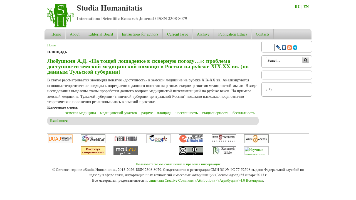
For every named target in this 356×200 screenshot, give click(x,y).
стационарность (215, 112)
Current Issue (177, 34)
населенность (186, 112)
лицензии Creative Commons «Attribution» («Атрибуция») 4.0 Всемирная (206, 180)
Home (56, 34)
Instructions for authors (140, 34)
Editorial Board (100, 34)
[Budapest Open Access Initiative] (256, 141)
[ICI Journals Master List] (224, 141)
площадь (164, 112)
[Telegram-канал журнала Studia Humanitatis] (295, 48)
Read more (59, 120)
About (75, 34)
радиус (147, 112)
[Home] (60, 26)
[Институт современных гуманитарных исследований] (93, 153)
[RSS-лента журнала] (289, 48)
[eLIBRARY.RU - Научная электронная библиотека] (191, 141)
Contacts (262, 34)
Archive (203, 34)
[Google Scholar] (158, 141)
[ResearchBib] (224, 153)
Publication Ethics (232, 34)
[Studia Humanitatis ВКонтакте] (284, 48)
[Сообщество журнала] (279, 48)
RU (297, 6)
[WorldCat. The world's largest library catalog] (93, 141)
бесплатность (243, 112)
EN (306, 6)
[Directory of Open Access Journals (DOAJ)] (60, 141)
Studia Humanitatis (109, 7)
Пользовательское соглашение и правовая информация (178, 163)
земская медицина (80, 112)
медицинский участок (118, 112)
